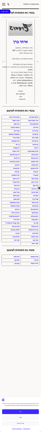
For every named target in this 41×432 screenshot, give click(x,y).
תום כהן (17, 264)
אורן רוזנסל (15, 121)
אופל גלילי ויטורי (14, 117)
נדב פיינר (16, 189)
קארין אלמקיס (15, 206)
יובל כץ (17, 165)
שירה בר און (15, 227)
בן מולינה (35, 145)
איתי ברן (35, 128)
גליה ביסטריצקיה (33, 151)
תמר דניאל (35, 244)
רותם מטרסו (34, 216)
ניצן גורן (35, 196)
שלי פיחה (35, 233)
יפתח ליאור (34, 179)
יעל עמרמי (16, 168)
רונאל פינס (35, 213)
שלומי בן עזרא (15, 230)
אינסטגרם (22, 99)
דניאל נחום (34, 155)
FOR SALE (4, 11)
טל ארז (36, 260)
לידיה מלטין (34, 264)
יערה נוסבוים (15, 175)
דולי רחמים (15, 151)
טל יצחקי (16, 158)
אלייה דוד (35, 131)
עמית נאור (35, 206)
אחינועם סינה (34, 124)
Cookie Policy (26, 429)
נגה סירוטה (34, 189)
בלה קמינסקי (15, 141)
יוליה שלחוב (34, 168)
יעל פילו (35, 172)
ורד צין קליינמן (14, 155)
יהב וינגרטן (34, 165)
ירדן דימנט (16, 179)
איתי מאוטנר (34, 257)
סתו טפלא (16, 199)
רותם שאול (35, 220)
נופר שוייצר (34, 192)
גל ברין (36, 148)
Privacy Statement (17, 429)
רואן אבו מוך (34, 209)
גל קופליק (16, 148)
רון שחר (17, 209)
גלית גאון (16, 257)
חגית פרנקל (34, 158)
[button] (3, 400)
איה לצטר (16, 124)
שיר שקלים (34, 227)
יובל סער (16, 260)
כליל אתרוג (16, 182)
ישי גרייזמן (34, 182)
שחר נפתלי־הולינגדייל (12, 223)
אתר (20, 97)
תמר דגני (16, 240)
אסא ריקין (35, 138)
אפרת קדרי (16, 138)
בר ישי (17, 145)
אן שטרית (35, 134)
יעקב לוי (35, 175)
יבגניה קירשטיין (14, 162)
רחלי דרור (16, 220)
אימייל (20, 91)
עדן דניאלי (35, 203)
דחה (20, 417)
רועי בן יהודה (15, 213)
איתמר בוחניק (15, 128)
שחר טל (36, 223)
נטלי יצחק (16, 192)
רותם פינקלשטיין (14, 216)
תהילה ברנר (15, 237)
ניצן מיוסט (16, 196)
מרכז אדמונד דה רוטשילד (31, 4)
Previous (37, 61)
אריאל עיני (35, 141)
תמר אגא (35, 240)
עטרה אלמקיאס (14, 203)
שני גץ (17, 233)
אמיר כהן (16, 131)
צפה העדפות (20, 423)
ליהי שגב (35, 186)
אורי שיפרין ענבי (33, 121)
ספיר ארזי (35, 199)
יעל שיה (17, 172)
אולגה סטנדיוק (33, 117)
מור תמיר (16, 186)
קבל (20, 412)
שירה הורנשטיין (33, 230)
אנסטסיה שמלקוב (14, 134)
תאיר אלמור (34, 237)
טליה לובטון (34, 162)
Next (3, 61)
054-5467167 (20, 94)
